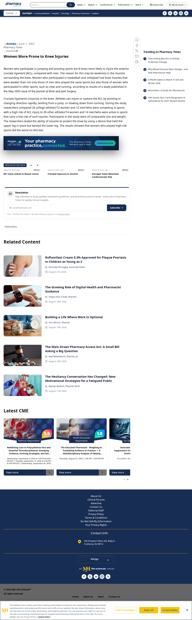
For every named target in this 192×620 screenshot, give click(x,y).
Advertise (96, 503)
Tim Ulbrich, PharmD (59, 322)
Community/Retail (41, 13)
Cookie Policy (44, 616)
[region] (96, 610)
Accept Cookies (169, 610)
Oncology (65, 13)
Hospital (55, 13)
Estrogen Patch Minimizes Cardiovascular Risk (105, 175)
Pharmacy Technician (80, 13)
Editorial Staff (96, 510)
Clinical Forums (96, 499)
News (101, 596)
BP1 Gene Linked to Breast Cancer (21, 173)
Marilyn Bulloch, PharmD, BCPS (64, 386)
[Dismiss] (115, 139)
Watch (91, 4)
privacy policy (64, 214)
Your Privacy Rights (96, 525)
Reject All (148, 610)
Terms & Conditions (96, 517)
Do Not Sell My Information (96, 521)
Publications (11, 226)
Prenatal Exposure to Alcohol (63, 173)
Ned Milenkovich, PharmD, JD (63, 356)
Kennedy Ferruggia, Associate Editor (67, 267)
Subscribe (115, 207)
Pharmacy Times (13, 47)
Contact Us (96, 507)
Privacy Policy (96, 514)
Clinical (9, 13)
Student (95, 13)
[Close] (187, 610)
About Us (96, 496)
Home (75, 596)
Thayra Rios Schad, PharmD (62, 296)
